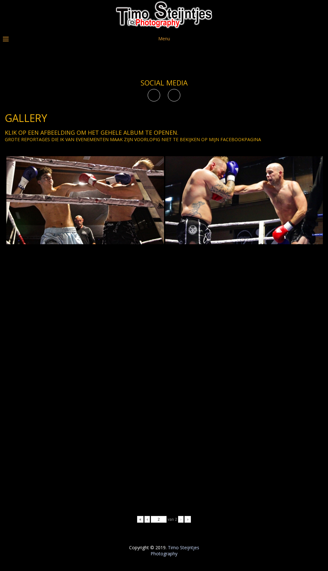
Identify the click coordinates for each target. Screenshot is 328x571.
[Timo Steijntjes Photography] (164, 27)
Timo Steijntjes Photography (175, 550)
